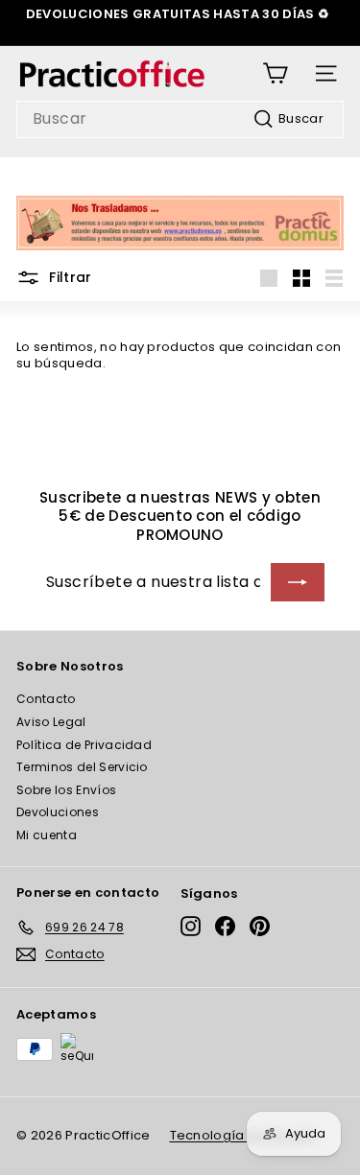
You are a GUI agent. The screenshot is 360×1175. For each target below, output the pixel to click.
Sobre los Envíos (66, 790)
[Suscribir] (297, 582)
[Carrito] (275, 73)
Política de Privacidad (84, 745)
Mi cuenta (46, 835)
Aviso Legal (51, 722)
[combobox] (180, 119)
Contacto (46, 699)
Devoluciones (57, 812)
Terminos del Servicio (82, 767)
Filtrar (68, 277)
